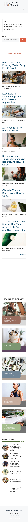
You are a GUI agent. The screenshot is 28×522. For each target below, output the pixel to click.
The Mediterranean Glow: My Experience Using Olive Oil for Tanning (15, 448)
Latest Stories (14, 53)
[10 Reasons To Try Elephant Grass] (14, 145)
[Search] (23, 40)
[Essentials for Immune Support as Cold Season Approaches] (14, 117)
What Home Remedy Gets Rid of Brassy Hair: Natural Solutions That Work (15, 489)
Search (4, 37)
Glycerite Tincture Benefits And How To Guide (13, 193)
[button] (19, 9)
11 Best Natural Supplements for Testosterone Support (15, 465)
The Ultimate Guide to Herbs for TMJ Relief (15, 472)
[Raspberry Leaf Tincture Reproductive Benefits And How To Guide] (14, 179)
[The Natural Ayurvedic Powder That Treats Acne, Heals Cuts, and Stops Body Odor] (14, 245)
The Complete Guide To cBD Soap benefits (15, 480)
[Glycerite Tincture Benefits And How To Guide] (14, 211)
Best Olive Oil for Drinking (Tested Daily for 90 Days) (13, 65)
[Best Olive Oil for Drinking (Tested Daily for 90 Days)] (14, 83)
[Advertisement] (14, 277)
